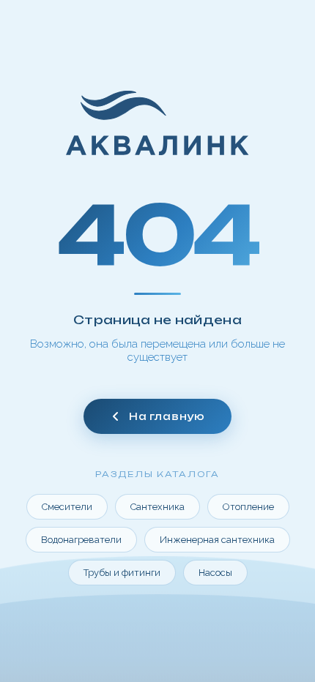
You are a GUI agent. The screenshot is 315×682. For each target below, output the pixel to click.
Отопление (248, 506)
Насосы (215, 572)
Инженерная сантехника (217, 539)
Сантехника (157, 506)
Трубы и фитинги (122, 572)
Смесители (67, 506)
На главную (167, 416)
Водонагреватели (81, 539)
